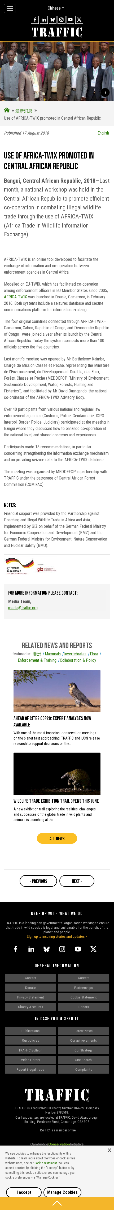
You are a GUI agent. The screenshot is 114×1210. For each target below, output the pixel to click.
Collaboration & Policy (78, 660)
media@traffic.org (23, 607)
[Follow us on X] (79, 20)
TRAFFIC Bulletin (30, 1050)
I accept (24, 1192)
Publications (30, 1031)
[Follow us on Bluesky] (53, 20)
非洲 (37, 653)
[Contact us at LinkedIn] (44, 20)
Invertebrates (75, 653)
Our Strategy (83, 1050)
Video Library (30, 1060)
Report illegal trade (30, 1069)
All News (57, 839)
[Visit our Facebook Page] (35, 20)
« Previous (38, 881)
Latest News (84, 1031)
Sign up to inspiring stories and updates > (57, 936)
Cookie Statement (84, 997)
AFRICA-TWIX (15, 296)
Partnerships (83, 987)
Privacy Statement (30, 997)
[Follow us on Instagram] (61, 20)
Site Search (83, 1060)
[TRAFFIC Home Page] (7, 110)
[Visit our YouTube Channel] (70, 20)
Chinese (54, 8)
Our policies (30, 1040)
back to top (57, 1203)
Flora (94, 653)
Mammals (53, 653)
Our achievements (83, 1040)
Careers (83, 978)
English (103, 133)
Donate (30, 987)
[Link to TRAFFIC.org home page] (57, 32)
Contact (30, 978)
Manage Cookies (62, 1192)
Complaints (83, 1069)
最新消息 (23, 110)
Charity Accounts (30, 1007)
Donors (83, 1007)
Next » (77, 881)
